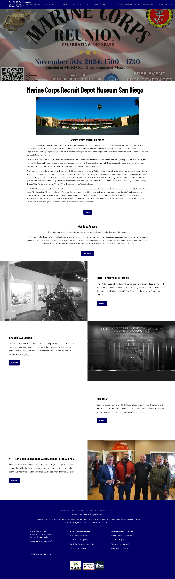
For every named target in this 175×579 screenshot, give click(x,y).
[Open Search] (166, 4)
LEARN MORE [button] (102, 303)
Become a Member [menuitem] (33, 4)
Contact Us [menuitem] (65, 510)
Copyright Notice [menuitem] (106, 510)
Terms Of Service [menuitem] (77, 510)
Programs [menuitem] (19, 4)
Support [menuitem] (76, 4)
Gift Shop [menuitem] (87, 4)
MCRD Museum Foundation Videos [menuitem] (151, 4)
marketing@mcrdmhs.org (119, 548)
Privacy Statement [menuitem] (91, 510)
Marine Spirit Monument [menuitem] (113, 4)
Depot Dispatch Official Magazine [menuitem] (57, 4)
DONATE (88, 212)
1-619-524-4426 (123, 544)
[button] (86, 78)
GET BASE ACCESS (87, 254)
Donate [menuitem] (97, 4)
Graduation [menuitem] (130, 4)
